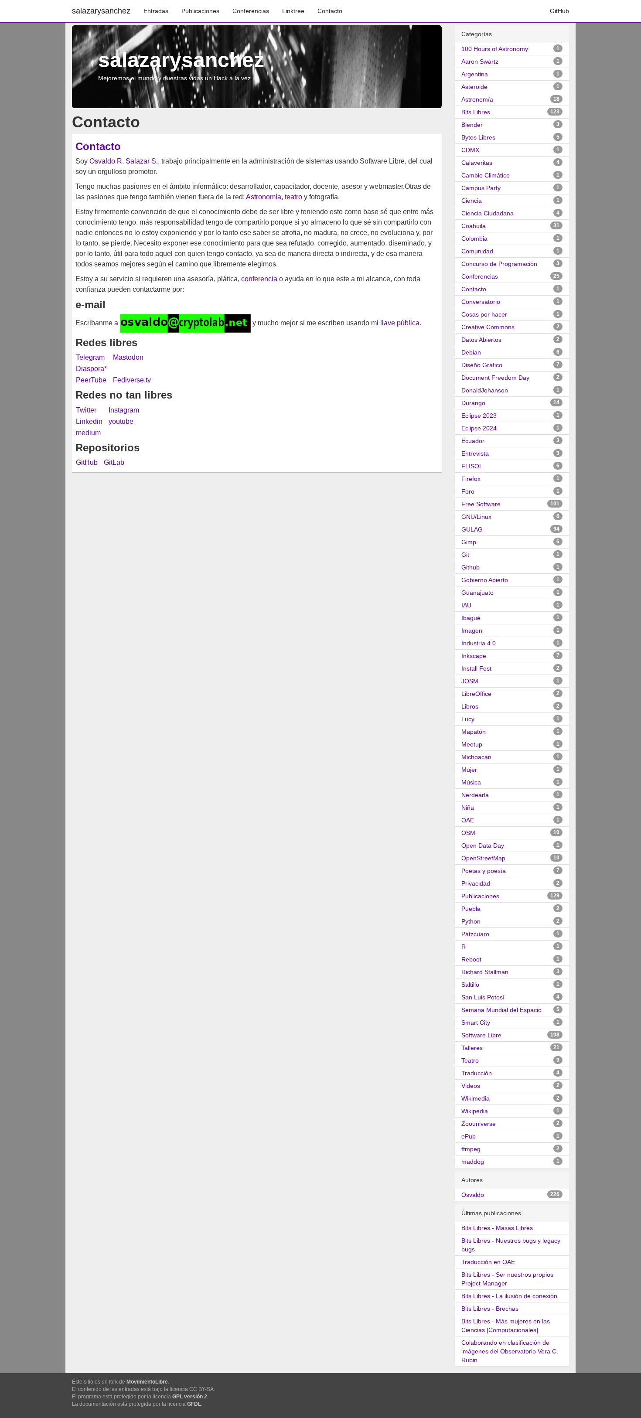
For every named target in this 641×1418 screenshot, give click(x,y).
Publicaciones (200, 10)
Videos (470, 1085)
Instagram (124, 410)
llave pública (399, 323)
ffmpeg (471, 1148)
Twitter (86, 410)
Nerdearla (475, 794)
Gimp (468, 542)
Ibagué (471, 617)
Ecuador (472, 440)
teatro (293, 197)
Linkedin (89, 421)
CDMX (470, 150)
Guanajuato (477, 592)
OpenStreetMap (483, 858)
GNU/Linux (476, 516)
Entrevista (475, 453)
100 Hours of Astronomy (494, 48)
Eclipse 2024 (479, 428)
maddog (472, 1161)
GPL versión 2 (189, 1397)
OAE (467, 820)
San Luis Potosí (483, 997)
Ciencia (471, 200)
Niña (467, 807)
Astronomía (263, 197)
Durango (473, 402)
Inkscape (473, 655)
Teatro (470, 1060)
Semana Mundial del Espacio (501, 1009)
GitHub (559, 10)
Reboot (471, 959)
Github (470, 567)
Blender (472, 124)
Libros (469, 706)
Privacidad (475, 883)
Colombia (474, 238)
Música (471, 782)
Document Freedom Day (495, 377)
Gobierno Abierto (484, 579)
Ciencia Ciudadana (487, 213)
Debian (471, 352)
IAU (466, 605)
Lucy (467, 719)
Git (465, 554)
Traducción (476, 1073)
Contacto (329, 10)
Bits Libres (475, 112)
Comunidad (477, 251)
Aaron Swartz (479, 61)
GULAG (472, 529)
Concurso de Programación (499, 263)
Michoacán (476, 756)
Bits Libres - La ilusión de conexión (509, 1295)
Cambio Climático (485, 175)
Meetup (471, 744)
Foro (467, 491)
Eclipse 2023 (479, 415)
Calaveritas (476, 162)
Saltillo (470, 984)
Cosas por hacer (484, 314)
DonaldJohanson (484, 390)
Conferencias (250, 10)
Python (471, 921)
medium (88, 432)
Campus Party (481, 187)
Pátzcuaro (475, 934)
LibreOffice (476, 693)
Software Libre (481, 1035)
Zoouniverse (478, 1123)
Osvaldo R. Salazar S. (123, 161)
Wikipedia (474, 1111)
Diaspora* (91, 368)
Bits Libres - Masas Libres (497, 1227)
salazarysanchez (101, 11)
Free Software (481, 504)
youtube (121, 421)
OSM (468, 832)
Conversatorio (480, 301)
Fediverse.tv (132, 380)
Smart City (475, 1022)
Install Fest (476, 668)
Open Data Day (482, 845)
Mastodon (128, 357)
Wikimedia (475, 1098)
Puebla (471, 908)
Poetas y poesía (483, 870)
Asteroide (474, 86)
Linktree (293, 10)
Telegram (90, 357)
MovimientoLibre (147, 1382)
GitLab (114, 462)
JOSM (469, 681)
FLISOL (472, 466)
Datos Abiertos (481, 339)
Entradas (155, 10)
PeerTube (91, 380)
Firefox (471, 478)
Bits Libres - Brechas (489, 1308)
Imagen (471, 630)
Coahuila (473, 225)
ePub (468, 1136)
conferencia (259, 279)
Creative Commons (488, 327)
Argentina (474, 74)
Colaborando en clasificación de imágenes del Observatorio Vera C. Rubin (509, 1351)
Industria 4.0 (478, 643)
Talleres (472, 1047)
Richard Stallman (484, 971)
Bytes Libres (478, 137)
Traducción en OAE (488, 1261)
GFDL (194, 1404)
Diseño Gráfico (481, 364)
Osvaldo (472, 1194)
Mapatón (473, 731)
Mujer (469, 769)
